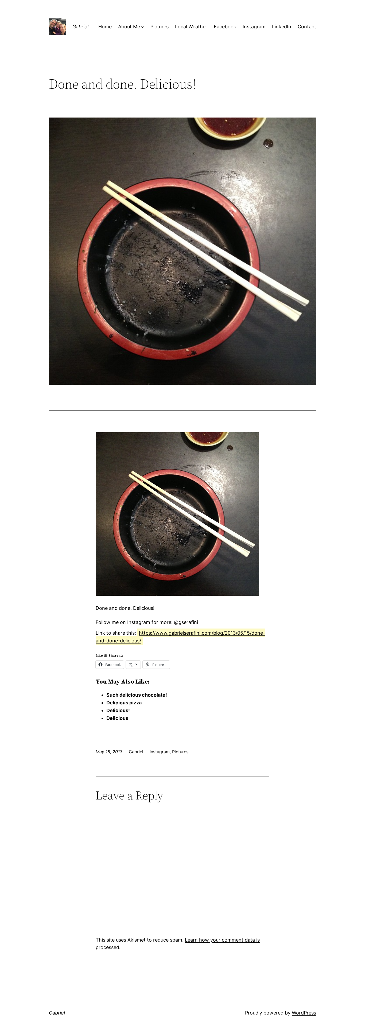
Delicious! (118, 710)
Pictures (180, 751)
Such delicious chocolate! (136, 695)
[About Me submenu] (142, 26)
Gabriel (80, 26)
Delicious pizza (124, 702)
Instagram (160, 751)
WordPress (304, 1013)
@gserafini (186, 622)
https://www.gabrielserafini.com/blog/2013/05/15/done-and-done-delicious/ (180, 636)
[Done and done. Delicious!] (177, 594)
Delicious (117, 718)
